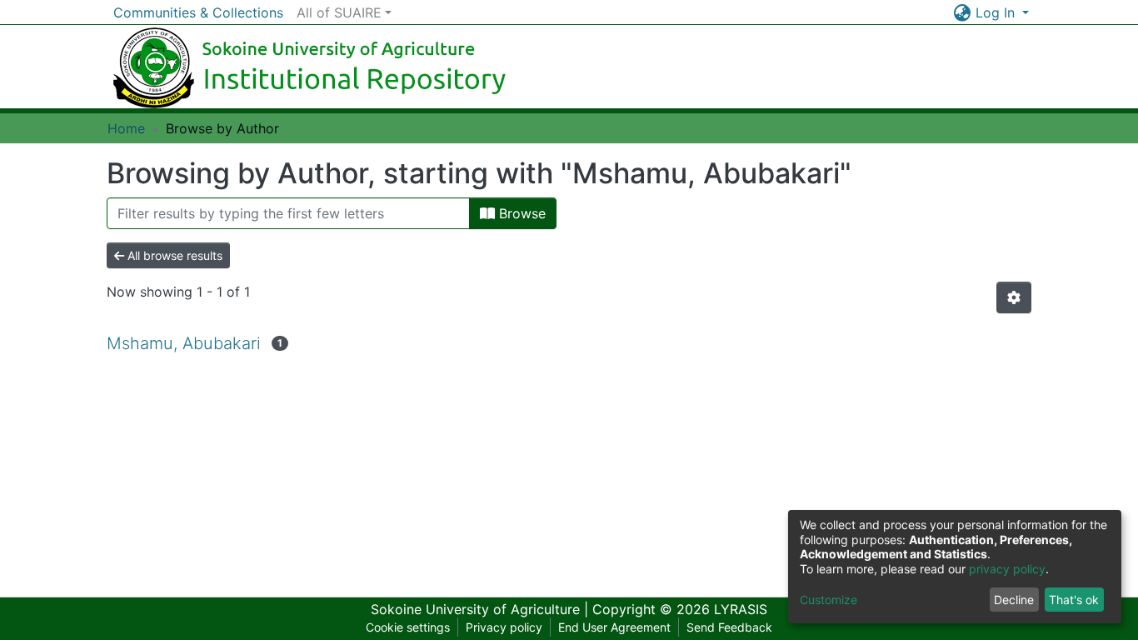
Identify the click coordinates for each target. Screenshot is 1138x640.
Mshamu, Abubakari (184, 343)
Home (126, 128)
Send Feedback (729, 627)
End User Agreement (614, 627)
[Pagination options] (1013, 297)
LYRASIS (740, 609)
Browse (520, 213)
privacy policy (1007, 569)
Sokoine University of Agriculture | (481, 609)
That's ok (1074, 599)
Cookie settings (408, 627)
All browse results (173, 255)
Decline (1014, 599)
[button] (962, 12)
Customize (828, 599)
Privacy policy (504, 627)
